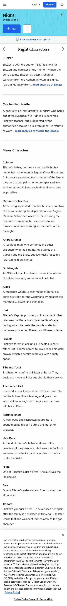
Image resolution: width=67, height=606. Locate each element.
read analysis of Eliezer (47, 85)
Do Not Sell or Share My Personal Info (33, 599)
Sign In (36, 4)
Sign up (50, 4)
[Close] (63, 535)
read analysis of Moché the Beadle (37, 131)
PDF (14, 29)
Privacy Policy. (12, 592)
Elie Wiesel (12, 19)
